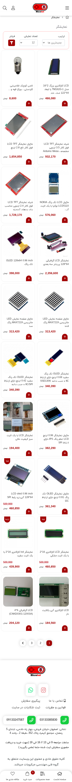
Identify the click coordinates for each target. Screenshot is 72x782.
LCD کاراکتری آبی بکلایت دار (55, 612)
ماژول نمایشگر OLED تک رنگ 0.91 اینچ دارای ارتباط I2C (55, 497)
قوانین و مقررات (56, 707)
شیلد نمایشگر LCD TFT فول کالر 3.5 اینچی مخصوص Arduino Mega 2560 (56, 147)
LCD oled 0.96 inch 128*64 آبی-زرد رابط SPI (20, 495)
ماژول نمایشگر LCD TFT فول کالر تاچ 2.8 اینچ (20, 145)
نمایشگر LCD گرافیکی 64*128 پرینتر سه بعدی (56, 262)
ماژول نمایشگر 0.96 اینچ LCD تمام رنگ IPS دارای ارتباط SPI (56, 438)
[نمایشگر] (36, 671)
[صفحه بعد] (23, 643)
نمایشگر (55, 17)
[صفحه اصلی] (67, 17)
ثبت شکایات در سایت (26, 707)
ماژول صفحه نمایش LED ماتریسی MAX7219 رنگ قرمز (56, 322)
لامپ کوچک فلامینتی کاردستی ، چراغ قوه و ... (20, 87)
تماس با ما (56, 701)
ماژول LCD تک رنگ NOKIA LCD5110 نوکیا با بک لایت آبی (54, 205)
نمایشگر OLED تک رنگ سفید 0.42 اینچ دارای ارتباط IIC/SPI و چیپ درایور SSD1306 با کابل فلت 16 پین (18, 380)
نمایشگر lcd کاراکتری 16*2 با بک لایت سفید (18, 553)
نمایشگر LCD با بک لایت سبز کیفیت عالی (20, 437)
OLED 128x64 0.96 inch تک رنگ (19, 262)
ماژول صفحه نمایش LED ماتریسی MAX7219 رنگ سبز (20, 322)
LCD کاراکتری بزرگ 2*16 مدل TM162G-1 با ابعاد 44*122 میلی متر (56, 89)
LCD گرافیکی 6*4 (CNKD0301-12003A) (21, 612)
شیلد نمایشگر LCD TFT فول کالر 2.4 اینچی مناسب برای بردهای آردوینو (19, 205)
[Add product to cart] (65, 103)
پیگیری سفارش (30, 701)
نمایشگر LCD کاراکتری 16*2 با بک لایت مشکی (54, 553)
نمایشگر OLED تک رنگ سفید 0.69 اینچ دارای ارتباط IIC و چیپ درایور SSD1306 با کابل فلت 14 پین (54, 377)
